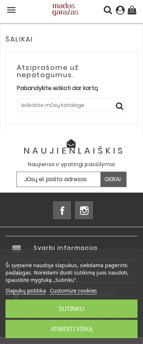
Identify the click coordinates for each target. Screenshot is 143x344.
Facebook (62, 210)
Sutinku (71, 309)
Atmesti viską (71, 329)
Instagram (84, 210)
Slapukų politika (26, 290)
